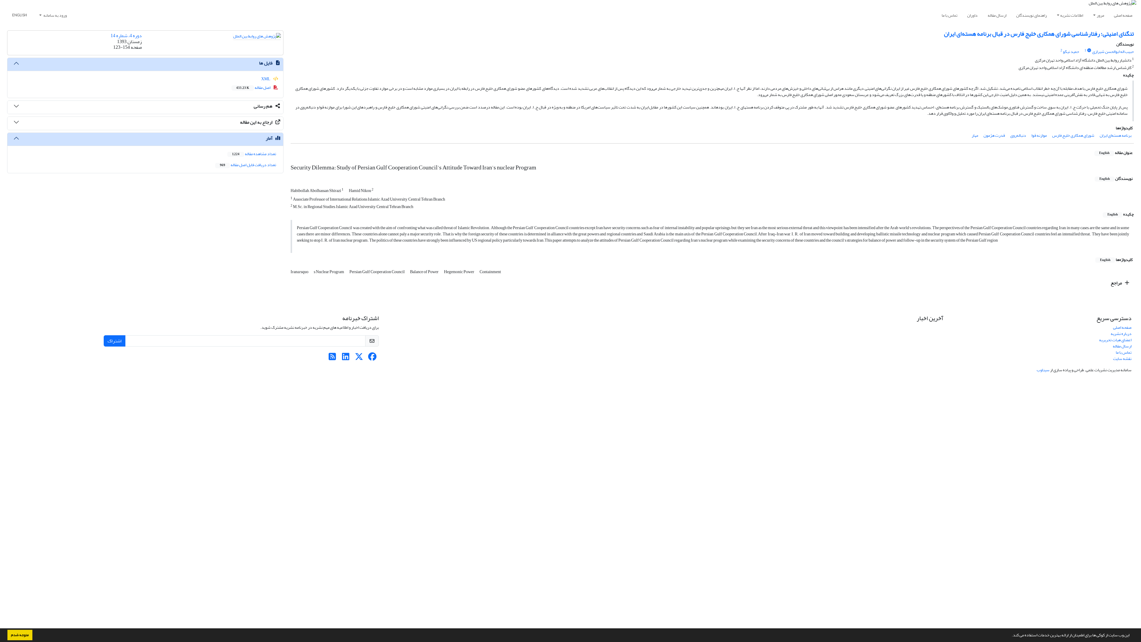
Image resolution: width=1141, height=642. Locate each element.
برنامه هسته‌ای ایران (1115, 135)
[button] (1010, 636)
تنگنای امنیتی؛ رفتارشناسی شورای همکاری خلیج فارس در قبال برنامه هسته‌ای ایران (1039, 34)
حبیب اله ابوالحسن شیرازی (1113, 52)
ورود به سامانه (55, 15)
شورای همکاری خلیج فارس (1073, 135)
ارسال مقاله (997, 15)
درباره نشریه (1121, 334)
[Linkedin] (345, 358)
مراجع (1117, 282)
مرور (1100, 15)
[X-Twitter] (359, 358)
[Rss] (332, 358)
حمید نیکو (1071, 52)
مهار (975, 135)
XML (266, 79)
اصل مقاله (253, 88)
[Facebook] (372, 358)
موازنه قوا (1039, 135)
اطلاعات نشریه (1071, 15)
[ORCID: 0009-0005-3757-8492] (1089, 51)
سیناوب (1043, 370)
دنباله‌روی (1018, 135)
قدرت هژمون (994, 135)
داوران (972, 15)
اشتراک (115, 340)
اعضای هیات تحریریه (1115, 340)
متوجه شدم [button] (20, 634)
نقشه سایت (1122, 359)
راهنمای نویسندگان (1031, 15)
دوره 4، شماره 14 (126, 35)
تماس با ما (949, 15)
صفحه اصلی (1123, 15)
